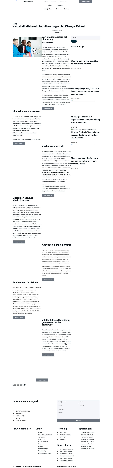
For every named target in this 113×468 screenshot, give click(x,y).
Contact (66, 9)
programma (35, 208)
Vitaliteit (53, 2)
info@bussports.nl (19, 441)
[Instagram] (24, 448)
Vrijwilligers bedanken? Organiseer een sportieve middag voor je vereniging (85, 119)
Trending (62, 428)
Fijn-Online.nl (72, 466)
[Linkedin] (20, 448)
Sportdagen (63, 2)
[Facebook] (16, 448)
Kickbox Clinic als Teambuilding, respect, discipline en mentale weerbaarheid (85, 135)
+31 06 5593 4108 (21, 443)
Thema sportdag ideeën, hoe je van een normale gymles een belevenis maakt (84, 161)
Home (46, 2)
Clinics (50, 5)
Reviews (58, 9)
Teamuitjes (60, 5)
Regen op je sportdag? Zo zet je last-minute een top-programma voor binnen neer (85, 91)
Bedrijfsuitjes (48, 9)
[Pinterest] (29, 448)
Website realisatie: (62, 466)
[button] (42, 385)
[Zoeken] (74, 41)
